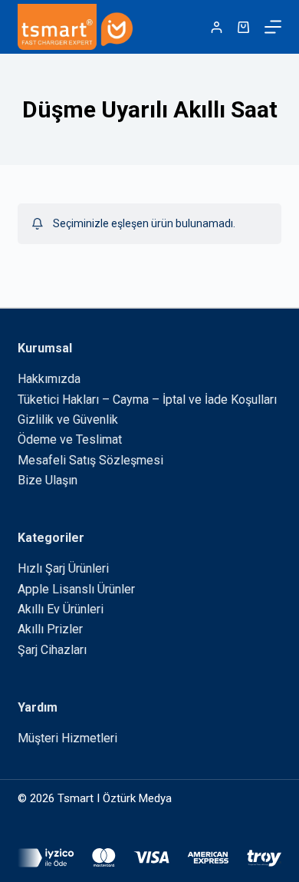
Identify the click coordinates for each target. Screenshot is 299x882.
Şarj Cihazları (52, 650)
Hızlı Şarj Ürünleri (63, 568)
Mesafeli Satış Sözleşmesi (90, 460)
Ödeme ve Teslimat (70, 439)
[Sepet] (243, 27)
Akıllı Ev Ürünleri (61, 609)
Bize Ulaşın (47, 480)
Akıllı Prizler (50, 629)
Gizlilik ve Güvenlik (68, 419)
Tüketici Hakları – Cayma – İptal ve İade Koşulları (147, 399)
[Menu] (272, 26)
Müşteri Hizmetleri (67, 738)
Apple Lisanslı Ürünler (76, 589)
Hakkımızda (49, 379)
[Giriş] (216, 27)
